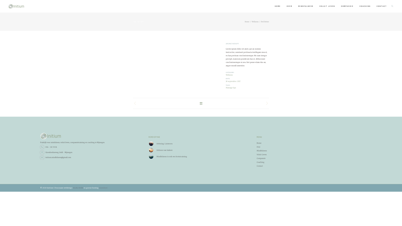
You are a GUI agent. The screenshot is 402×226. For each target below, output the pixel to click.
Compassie (261, 158)
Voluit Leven (262, 155)
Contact (260, 166)
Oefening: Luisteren (165, 144)
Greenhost (103, 188)
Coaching (260, 162)
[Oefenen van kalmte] (151, 150)
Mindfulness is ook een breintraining (172, 157)
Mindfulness (262, 151)
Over (258, 147)
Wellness (255, 22)
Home (247, 22)
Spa (234, 88)
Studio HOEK (78, 188)
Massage (229, 88)
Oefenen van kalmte (165, 150)
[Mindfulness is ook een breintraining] (151, 156)
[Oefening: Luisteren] (151, 143)
